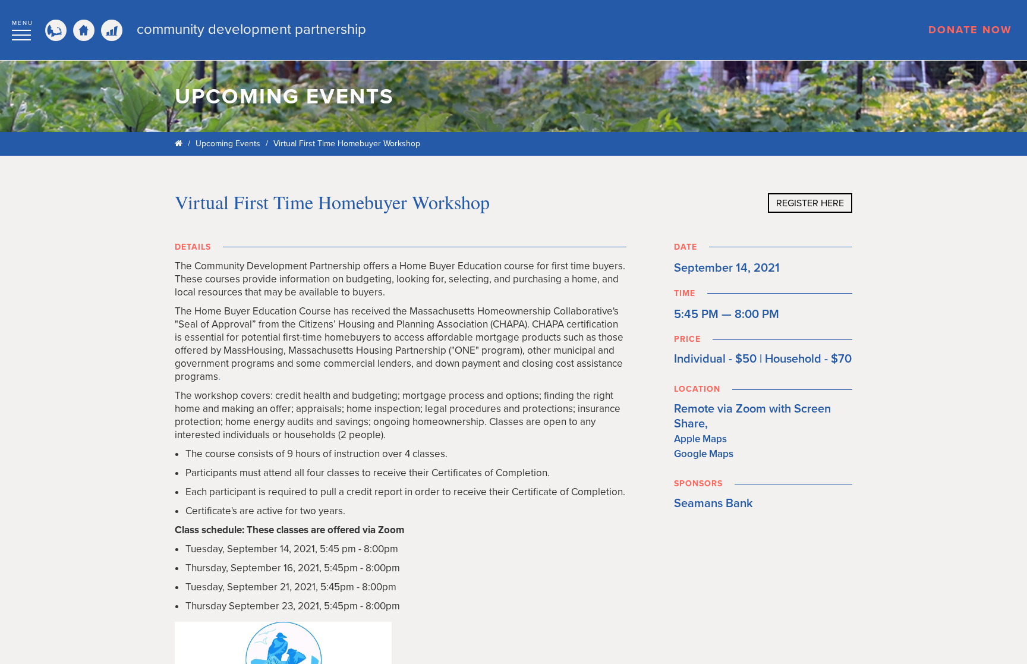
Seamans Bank (713, 503)
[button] (22, 28)
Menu (22, 23)
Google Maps (703, 454)
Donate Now (970, 29)
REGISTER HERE (810, 203)
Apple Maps (700, 439)
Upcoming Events (228, 144)
